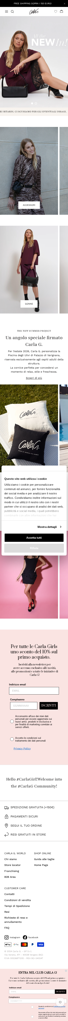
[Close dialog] (66, 971)
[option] (34, 62)
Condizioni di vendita (17, 900)
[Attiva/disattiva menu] (7, 11)
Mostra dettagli (47, 526)
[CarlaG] (34, 11)
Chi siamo (10, 859)
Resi (6, 911)
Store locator (12, 865)
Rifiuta (34, 548)
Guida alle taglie (44, 859)
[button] (32, 103)
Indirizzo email (17, 684)
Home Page (41, 865)
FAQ (6, 927)
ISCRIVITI (48, 706)
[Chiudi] (64, 3)
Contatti (9, 894)
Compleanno (17, 699)
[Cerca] (14, 11)
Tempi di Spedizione (17, 905)
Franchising (11, 871)
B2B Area (10, 876)
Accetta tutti (34, 537)
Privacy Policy (22, 748)
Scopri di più (34, 377)
